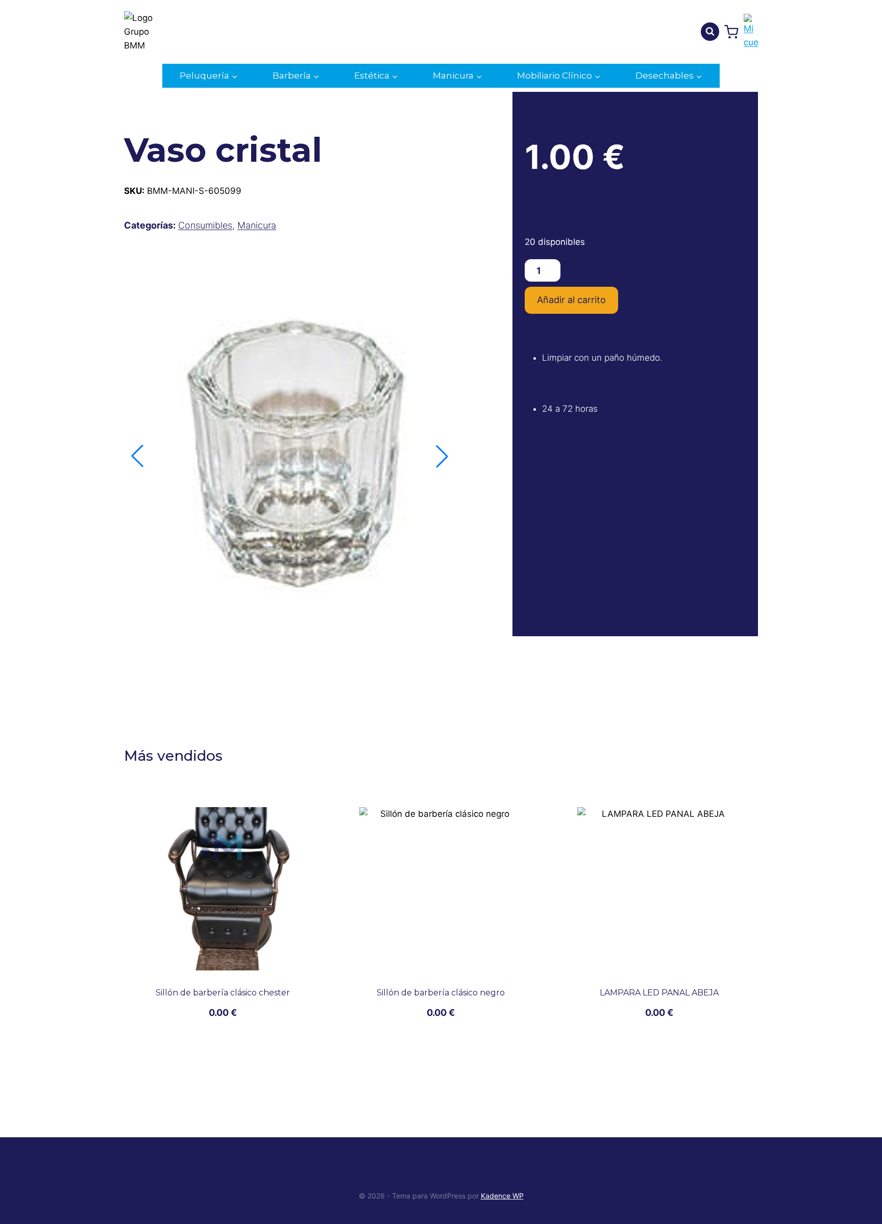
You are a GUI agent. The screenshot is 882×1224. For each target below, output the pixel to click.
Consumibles (205, 225)
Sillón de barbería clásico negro (441, 992)
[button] (442, 456)
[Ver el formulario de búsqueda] (710, 31)
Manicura (256, 225)
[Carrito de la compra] (731, 32)
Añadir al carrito (571, 299)
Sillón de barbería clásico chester (223, 992)
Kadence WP (502, 1195)
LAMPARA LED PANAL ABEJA (659, 992)
